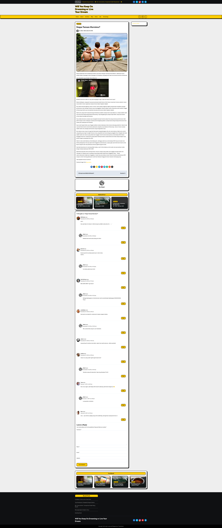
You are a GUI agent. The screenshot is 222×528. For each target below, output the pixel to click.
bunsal (82, 248)
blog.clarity (88, 162)
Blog (92, 16)
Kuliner (133, 481)
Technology (105, 16)
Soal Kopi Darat (78, 513)
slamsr (82, 339)
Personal (79, 23)
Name (78, 446)
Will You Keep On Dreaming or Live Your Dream (84, 9)
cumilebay (83, 310)
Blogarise (115, 526)
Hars (82, 411)
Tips (104, 481)
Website (78, 458)
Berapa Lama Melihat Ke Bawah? (86, 173)
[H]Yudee (83, 217)
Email (78, 452)
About (81, 16)
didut (84, 234)
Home (77, 16)
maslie (82, 353)
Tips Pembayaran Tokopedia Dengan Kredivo (100, 485)
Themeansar (120, 526)
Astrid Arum (83, 279)
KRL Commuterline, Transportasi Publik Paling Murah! (100, 203)
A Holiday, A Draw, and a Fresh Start (84, 204)
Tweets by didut (135, 23)
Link (100, 16)
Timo (82, 382)
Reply (123, 227)
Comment (79, 429)
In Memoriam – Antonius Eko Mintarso (119, 204)
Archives (87, 16)
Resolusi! (122, 173)
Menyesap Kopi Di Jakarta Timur (135, 484)
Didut (82, 30)
